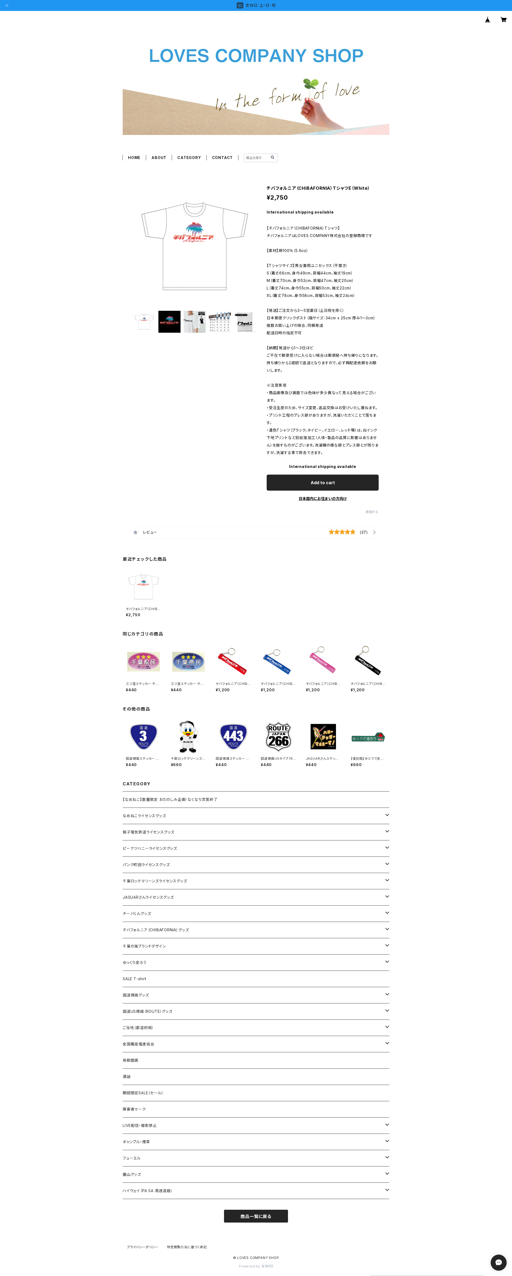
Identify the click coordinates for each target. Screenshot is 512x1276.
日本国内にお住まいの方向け (323, 498)
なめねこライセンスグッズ (144, 815)
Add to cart (323, 482)
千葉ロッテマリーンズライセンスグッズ (155, 881)
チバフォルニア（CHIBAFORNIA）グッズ (156, 930)
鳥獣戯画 (130, 1060)
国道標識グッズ (136, 995)
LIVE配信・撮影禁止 (140, 1125)
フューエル (132, 1158)
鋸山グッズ (132, 1174)
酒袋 (127, 1076)
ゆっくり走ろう (135, 962)
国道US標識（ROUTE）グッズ (148, 1011)
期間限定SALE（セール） (143, 1093)
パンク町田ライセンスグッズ (146, 864)
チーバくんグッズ (137, 913)
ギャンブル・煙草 (136, 1141)
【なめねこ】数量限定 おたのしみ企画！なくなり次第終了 (170, 799)
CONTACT (222, 157)
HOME (134, 157)
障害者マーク (134, 1109)
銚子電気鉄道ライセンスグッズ (148, 832)
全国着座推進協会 (138, 1044)
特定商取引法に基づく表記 (187, 1247)
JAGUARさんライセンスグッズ (148, 897)
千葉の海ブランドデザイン (144, 946)
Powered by (250, 1266)
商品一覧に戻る (256, 1216)
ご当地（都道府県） (138, 1027)
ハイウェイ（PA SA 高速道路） (148, 1190)
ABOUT (158, 157)
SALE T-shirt (134, 978)
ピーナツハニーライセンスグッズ (150, 848)
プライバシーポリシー (142, 1247)
